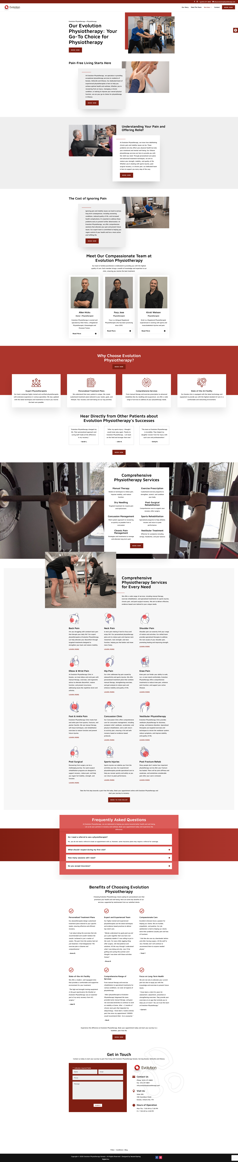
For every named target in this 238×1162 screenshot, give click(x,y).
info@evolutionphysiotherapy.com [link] (148, 1085)
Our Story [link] (185, 7)
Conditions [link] (119, 1150)
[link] (235, 30)
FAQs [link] (112, 1150)
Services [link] (207, 7)
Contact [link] (217, 7)
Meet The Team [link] (196, 7)
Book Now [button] (75, 50)
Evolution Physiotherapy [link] (77, 21)
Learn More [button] (74, 649)
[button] (194, 2)
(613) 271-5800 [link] (147, 1080)
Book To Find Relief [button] (119, 800)
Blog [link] (126, 1150)
